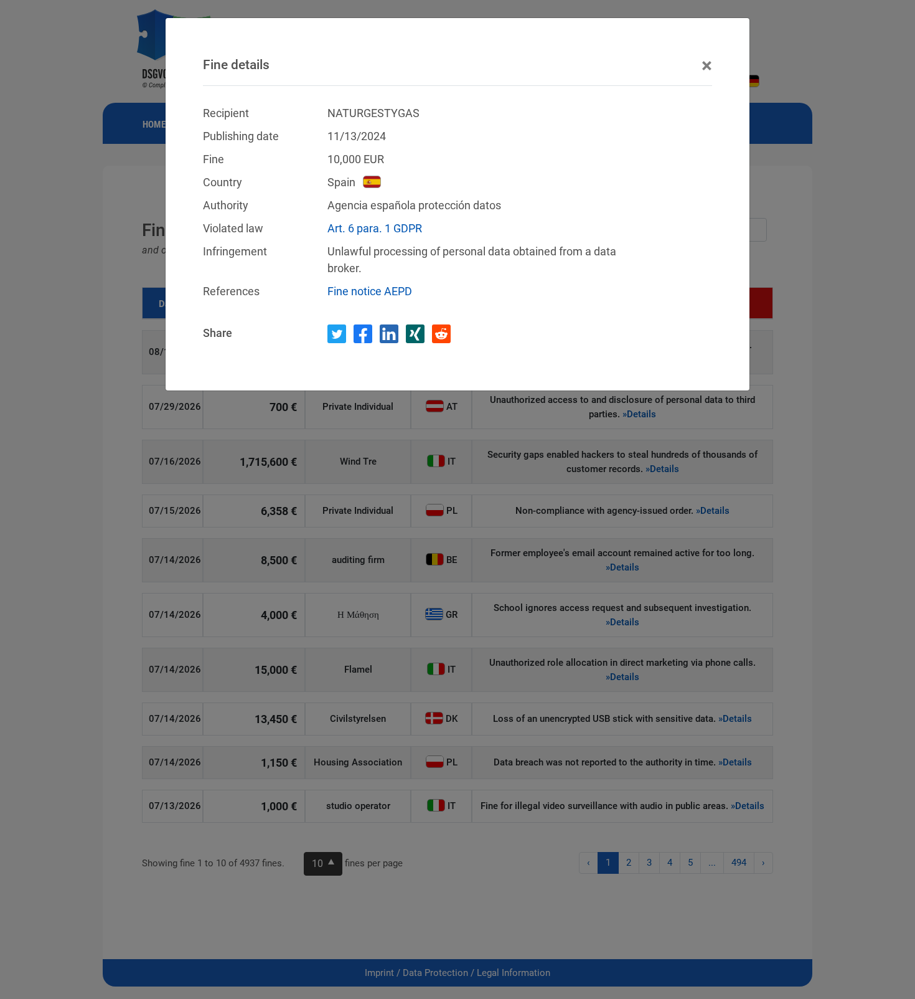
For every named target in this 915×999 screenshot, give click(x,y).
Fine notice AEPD (369, 291)
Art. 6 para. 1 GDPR (374, 228)
